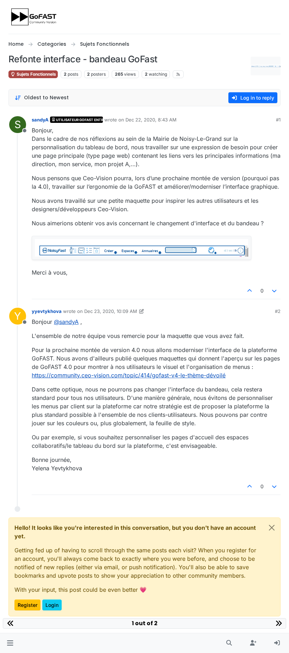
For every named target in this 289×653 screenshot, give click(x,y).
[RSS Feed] (178, 74)
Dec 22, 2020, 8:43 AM (151, 120)
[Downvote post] (274, 290)
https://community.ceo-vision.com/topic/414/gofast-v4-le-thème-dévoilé (129, 375)
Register (27, 605)
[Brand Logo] (34, 16)
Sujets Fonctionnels (36, 74)
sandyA (40, 120)
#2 (278, 311)
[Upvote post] (249, 290)
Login (52, 605)
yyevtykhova (47, 311)
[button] (10, 643)
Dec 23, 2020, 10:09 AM (110, 311)
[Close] (271, 528)
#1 (278, 120)
